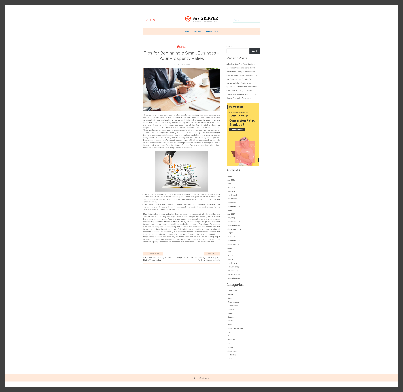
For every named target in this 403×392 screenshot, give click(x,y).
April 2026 (231, 191)
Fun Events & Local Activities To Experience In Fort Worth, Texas (238, 81)
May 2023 (231, 256)
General (231, 317)
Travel (230, 359)
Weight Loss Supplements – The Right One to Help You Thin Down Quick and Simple (198, 259)
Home (186, 31)
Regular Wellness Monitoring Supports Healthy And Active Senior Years (241, 96)
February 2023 (233, 267)
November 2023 (234, 240)
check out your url (171, 222)
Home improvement (235, 328)
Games (230, 313)
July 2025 (231, 214)
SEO (229, 344)
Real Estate (232, 340)
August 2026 (232, 176)
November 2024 (234, 225)
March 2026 (232, 195)
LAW (229, 332)
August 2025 (232, 210)
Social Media (232, 351)
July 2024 (231, 237)
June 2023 (231, 252)
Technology (232, 355)
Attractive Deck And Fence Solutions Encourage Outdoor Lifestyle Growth (240, 66)
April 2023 (231, 259)
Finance (231, 310)
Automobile (232, 291)
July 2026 (231, 180)
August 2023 (232, 248)
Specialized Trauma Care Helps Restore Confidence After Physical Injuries (241, 89)
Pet (229, 336)
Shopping (231, 347)
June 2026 (232, 184)
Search (229, 46)
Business (197, 31)
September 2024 (234, 229)
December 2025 (234, 203)
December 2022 (234, 274)
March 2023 (232, 263)
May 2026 (231, 187)
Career (230, 298)
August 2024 (232, 233)
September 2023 (234, 244)
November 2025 (234, 206)
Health (230, 321)
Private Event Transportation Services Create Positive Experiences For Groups (241, 73)
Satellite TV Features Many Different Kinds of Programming (157, 259)
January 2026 (233, 199)
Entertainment (233, 306)
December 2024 (234, 222)
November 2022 (234, 278)
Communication (212, 31)
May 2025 (231, 218)
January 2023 (233, 271)
